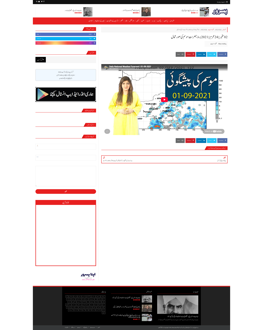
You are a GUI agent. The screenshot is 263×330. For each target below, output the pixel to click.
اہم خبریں (84, 296)
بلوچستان (79, 296)
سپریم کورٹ (68, 299)
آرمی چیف (98, 296)
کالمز (126, 20)
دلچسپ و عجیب (91, 299)
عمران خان (92, 302)
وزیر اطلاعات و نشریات (85, 304)
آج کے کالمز (103, 296)
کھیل (137, 20)
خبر (95, 299)
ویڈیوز (98, 307)
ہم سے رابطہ (78, 327)
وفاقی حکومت (102, 307)
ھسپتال (103, 313)
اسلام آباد (93, 296)
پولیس (103, 310)
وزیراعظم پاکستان (68, 304)
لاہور (88, 302)
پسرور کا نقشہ (72, 327)
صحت (142, 20)
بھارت (75, 296)
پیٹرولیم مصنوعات (99, 310)
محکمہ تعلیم (84, 302)
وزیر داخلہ (74, 304)
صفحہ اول (172, 20)
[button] (36, 1)
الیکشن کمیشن (88, 296)
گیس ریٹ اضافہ (71, 310)
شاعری (91, 20)
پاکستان (166, 20)
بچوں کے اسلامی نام (99, 20)
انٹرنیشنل (131, 20)
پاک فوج (90, 307)
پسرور (153, 20)
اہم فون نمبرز (66, 327)
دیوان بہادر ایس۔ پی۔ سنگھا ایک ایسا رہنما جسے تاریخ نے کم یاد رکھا (183, 316)
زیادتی (83, 299)
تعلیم (121, 20)
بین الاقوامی (71, 296)
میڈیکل (100, 304)
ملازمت (69, 302)
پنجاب (73, 307)
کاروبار (148, 20)
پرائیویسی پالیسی (85, 327)
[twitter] (42, 1)
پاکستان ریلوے (81, 307)
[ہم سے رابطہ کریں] (39, 1)
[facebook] (43, 1)
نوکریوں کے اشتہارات (112, 20)
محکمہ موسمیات (213, 44)
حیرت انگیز (99, 299)
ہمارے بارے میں (92, 327)
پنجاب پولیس (68, 307)
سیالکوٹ (159, 20)
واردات (92, 304)
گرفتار (80, 310)
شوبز (99, 302)
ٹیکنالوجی (94, 307)
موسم (103, 304)
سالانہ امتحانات (78, 299)
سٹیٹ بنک (73, 299)
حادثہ (103, 299)
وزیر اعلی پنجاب (79, 304)
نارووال (96, 304)
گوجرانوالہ (76, 310)
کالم (90, 310)
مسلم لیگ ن (74, 302)
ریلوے (87, 299)
